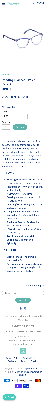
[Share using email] (27, 96)
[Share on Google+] (23, 96)
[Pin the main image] (19, 96)
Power (5, 111)
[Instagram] (25, 307)
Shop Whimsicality (32, 368)
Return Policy (13, 358)
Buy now (20, 127)
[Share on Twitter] (15, 96)
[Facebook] (21, 307)
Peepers (6, 74)
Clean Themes (21, 371)
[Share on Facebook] (12, 96)
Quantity (6, 122)
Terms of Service (29, 361)
